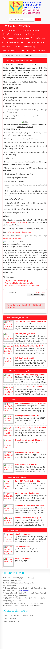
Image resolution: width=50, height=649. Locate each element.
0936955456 (11, 222)
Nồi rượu (30, 34)
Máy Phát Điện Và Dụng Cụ (33, 51)
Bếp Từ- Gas (7, 38)
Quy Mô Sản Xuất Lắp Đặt (16, 477)
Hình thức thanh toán (11, 621)
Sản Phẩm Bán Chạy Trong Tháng (19, 371)
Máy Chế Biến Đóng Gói (12, 42)
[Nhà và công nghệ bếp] (25, 13)
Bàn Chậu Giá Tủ (24, 38)
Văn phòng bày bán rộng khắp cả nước (19, 283)
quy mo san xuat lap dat (23, 55)
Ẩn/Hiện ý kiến (39, 292)
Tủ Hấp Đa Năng (9, 30)
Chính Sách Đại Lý (10, 618)
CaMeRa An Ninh (9, 51)
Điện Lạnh (40, 38)
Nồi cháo (18, 34)
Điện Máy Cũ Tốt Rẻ (11, 47)
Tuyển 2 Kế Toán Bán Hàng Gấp (16, 281)
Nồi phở (5, 34)
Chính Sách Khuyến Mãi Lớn (17, 318)
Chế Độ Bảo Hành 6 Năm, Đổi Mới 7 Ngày (18, 615)
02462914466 (22, 222)
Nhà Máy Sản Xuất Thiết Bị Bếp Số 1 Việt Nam (22, 285)
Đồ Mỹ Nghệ (29, 47)
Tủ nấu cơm (24, 26)
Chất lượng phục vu (13, 530)
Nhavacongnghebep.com (12, 238)
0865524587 (17, 601)
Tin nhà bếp (10, 400)
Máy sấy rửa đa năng (30, 30)
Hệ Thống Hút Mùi (36, 42)
